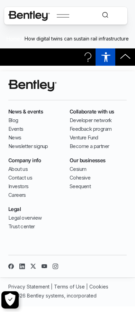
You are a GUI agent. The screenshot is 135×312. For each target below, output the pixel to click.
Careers (17, 195)
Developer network (91, 120)
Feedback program (90, 129)
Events (15, 129)
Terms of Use (69, 287)
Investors (18, 186)
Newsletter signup (28, 146)
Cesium (78, 169)
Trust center (21, 226)
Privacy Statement (29, 287)
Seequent (80, 186)
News (14, 137)
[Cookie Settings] (10, 300)
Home (13, 39)
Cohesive (80, 177)
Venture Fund (84, 137)
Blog (13, 120)
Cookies (98, 287)
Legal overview (25, 217)
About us (18, 169)
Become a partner (89, 146)
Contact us (20, 177)
